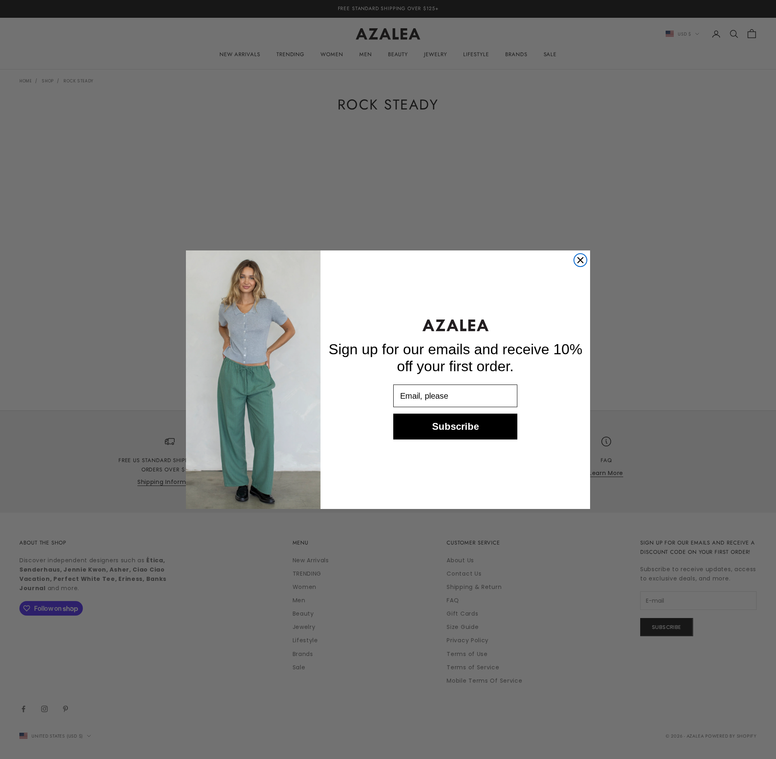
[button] (455, 325)
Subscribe (455, 426)
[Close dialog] (580, 260)
